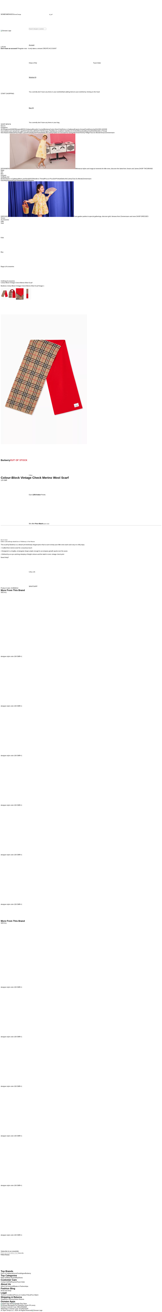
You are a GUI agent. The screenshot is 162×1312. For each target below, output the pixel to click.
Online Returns (19, 1299)
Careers (9, 1286)
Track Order (21, 1282)
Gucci (3, 131)
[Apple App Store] (7, 1303)
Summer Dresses (28, 180)
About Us (4, 1286)
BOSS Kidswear (27, 129)
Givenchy (92, 129)
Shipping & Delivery (7, 1299)
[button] (3, 47)
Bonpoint (19, 129)
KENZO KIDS (39, 131)
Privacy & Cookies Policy (22, 1295)
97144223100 (23, 1308)
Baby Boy (10, 1277)
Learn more (46, 523)
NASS (93, 131)
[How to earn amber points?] (15, 503)
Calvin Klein (54, 129)
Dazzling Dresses (7, 180)
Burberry (47, 129)
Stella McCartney (47, 132)
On (14, 132)
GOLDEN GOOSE (101, 129)
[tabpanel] (81, 549)
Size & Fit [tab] (19, 541)
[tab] (4, 294)
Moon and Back (23, 179)
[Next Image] (15, 451)
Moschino (88, 131)
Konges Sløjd (48, 131)
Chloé (60, 129)
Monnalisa (81, 131)
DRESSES (4, 216)
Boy (17, 1277)
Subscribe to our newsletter (10, 1251)
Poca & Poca (48, 179)
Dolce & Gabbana (68, 129)
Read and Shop (6, 1290)
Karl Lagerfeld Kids (23, 131)
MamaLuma (57, 131)
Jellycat (31, 131)
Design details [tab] (12, 541)
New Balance (5, 132)
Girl (2, 177)
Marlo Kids (64, 131)
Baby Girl (6, 177)
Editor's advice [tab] (5, 541)
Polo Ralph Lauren (21, 132)
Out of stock (4, 540)
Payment (14, 1282)
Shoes (20, 1277)
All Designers (5, 129)
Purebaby (30, 132)
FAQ (9, 1282)
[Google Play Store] (20, 1303)
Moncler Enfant (73, 131)
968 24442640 (22, 1307)
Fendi (87, 129)
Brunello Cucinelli (38, 129)
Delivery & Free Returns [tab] (28, 541)
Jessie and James (11, 131)
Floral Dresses (17, 180)
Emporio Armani (79, 129)
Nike (11, 132)
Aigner (23, 1273)
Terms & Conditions (7, 1295)
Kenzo (15, 1273)
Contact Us (4, 1282)
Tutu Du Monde (95, 132)
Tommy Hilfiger (85, 132)
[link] (49, 48)
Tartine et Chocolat (59, 132)
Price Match (34, 1295)
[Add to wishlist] (22, 533)
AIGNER (13, 129)
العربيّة (50, 14)
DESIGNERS (5, 168)
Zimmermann (110, 132)
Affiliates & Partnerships (20, 1286)
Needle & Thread (101, 131)
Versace (103, 132)
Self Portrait (38, 132)
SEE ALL (4, 592)
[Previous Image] (15, 307)
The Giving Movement (73, 132)
